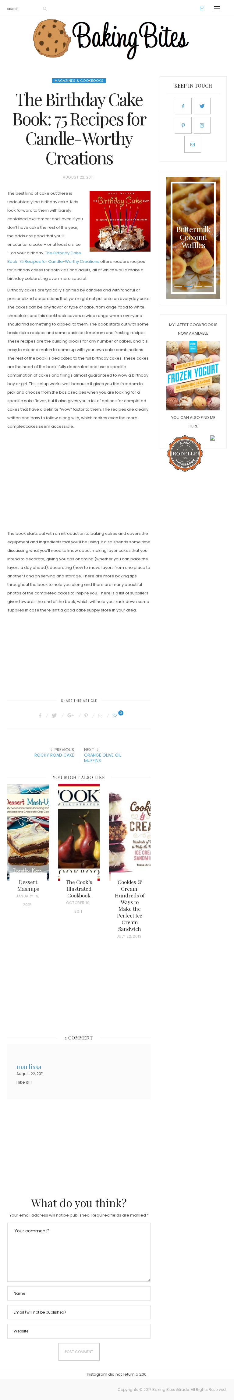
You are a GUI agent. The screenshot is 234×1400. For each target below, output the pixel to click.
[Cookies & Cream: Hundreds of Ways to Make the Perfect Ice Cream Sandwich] (130, 832)
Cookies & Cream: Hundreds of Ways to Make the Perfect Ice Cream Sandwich (130, 905)
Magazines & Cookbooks (79, 80)
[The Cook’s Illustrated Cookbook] (79, 832)
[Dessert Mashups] (28, 832)
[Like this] (116, 715)
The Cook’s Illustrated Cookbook (79, 889)
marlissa (28, 1066)
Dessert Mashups (28, 885)
